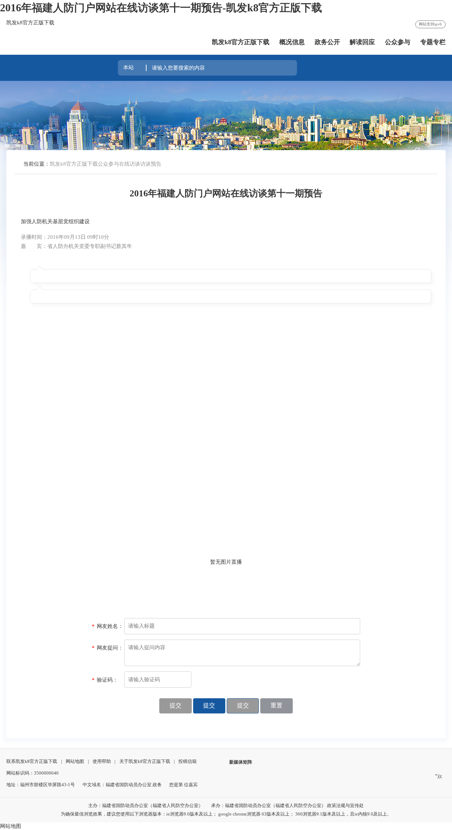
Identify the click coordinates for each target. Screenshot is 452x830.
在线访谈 (129, 164)
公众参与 (397, 42)
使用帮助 (102, 761)
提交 (176, 705)
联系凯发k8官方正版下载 (31, 761)
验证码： (105, 680)
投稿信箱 (187, 761)
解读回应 (362, 42)
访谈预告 (150, 164)
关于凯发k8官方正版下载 (144, 761)
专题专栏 (433, 42)
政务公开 (327, 42)
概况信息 (292, 42)
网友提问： (107, 648)
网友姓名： (107, 626)
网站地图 (75, 761)
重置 (276, 705)
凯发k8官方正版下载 (240, 42)
